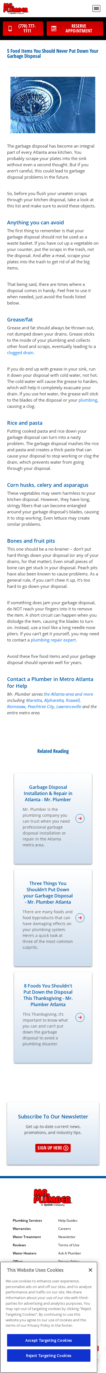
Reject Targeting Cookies (49, 1355)
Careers (64, 1229)
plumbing (88, 400)
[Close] (90, 1270)
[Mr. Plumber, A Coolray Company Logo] (16, 8)
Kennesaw (16, 706)
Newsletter (66, 1237)
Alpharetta (54, 700)
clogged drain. (20, 352)
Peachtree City (41, 706)
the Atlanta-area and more (68, 694)
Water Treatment (27, 1237)
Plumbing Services (27, 1221)
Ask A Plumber (69, 1253)
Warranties (22, 1229)
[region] (49, 1317)
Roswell (73, 700)
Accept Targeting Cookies (48, 1340)
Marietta (34, 700)
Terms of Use (68, 1245)
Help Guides (67, 1221)
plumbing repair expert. (54, 640)
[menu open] (96, 8)
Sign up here (50, 1148)
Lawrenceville (68, 706)
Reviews (19, 1245)
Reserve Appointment (79, 28)
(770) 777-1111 (27, 28)
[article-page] (80, 818)
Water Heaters (24, 1253)
